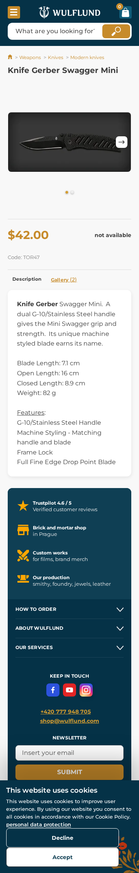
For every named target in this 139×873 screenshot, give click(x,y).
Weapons (30, 57)
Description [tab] (27, 279)
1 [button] (66, 192)
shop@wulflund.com (69, 720)
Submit (69, 772)
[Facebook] (52, 690)
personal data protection (38, 824)
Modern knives (87, 57)
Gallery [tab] (64, 279)
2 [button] (72, 192)
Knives (55, 57)
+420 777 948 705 (66, 711)
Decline (62, 837)
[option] (69, 142)
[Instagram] (86, 690)
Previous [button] (17, 142)
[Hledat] (116, 31)
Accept (63, 857)
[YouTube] (69, 690)
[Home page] (11, 57)
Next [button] (121, 142)
